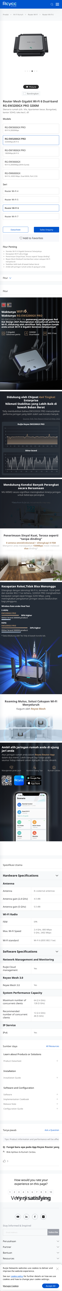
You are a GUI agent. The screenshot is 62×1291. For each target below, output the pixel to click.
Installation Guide (12, 1077)
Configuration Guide (13, 1108)
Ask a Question (52, 1130)
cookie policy (17, 1276)
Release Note (9, 1104)
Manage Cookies (11, 1286)
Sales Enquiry (46, 229)
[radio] (10, 1192)
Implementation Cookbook (16, 1099)
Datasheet (15, 229)
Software (7, 1094)
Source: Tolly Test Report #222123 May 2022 (41, 418)
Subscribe (53, 1232)
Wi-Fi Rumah (18, 14)
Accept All (50, 1286)
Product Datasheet (12, 1061)
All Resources (52, 1046)
